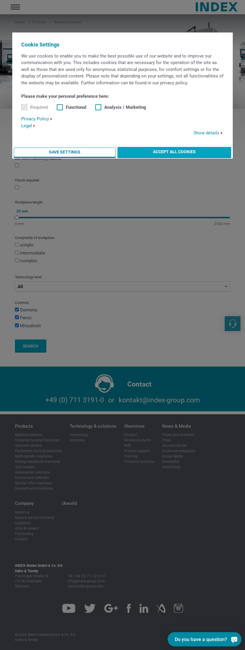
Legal (26, 125)
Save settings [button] (64, 152)
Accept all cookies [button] (174, 151)
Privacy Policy (35, 119)
